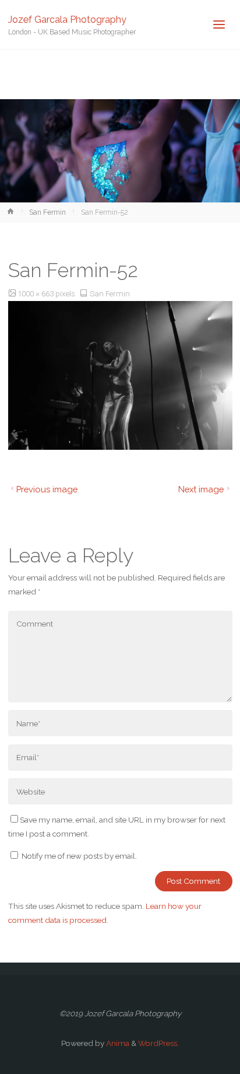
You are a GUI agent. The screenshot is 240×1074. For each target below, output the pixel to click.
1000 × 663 (36, 293)
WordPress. (158, 1043)
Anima (116, 1043)
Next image (201, 489)
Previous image (46, 489)
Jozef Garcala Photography (67, 19)
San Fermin (47, 212)
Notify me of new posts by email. (79, 855)
